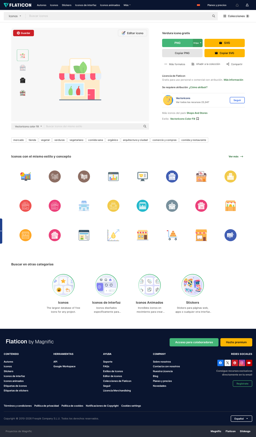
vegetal (45, 139)
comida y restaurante (193, 139)
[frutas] (172, 176)
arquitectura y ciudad (135, 139)
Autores (41, 5)
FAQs (106, 366)
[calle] (231, 206)
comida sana (95, 139)
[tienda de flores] (172, 206)
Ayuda (107, 353)
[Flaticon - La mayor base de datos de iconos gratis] (17, 5)
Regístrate (243, 383)
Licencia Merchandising (117, 390)
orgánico (113, 139)
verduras (59, 139)
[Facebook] (220, 363)
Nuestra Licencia (163, 371)
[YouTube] (249, 363)
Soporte (107, 361)
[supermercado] (231, 176)
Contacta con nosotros (166, 366)
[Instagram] (242, 363)
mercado (18, 139)
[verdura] (55, 206)
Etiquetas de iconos (15, 385)
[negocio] (113, 176)
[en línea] (143, 176)
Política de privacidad (46, 405)
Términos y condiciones (18, 405)
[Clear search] (205, 16)
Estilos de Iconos (113, 371)
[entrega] (201, 206)
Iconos (54, 5)
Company (159, 353)
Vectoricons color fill (182, 118)
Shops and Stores (197, 112)
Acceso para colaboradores (194, 342)
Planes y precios (216, 5)
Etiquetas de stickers (16, 390)
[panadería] (55, 235)
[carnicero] (201, 176)
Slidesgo (245, 431)
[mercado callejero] (143, 206)
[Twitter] (228, 363)
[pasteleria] (201, 235)
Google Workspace (64, 366)
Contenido (11, 353)
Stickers (66, 5)
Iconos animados (110, 5)
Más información (233, 79)
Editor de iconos (112, 376)
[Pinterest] (235, 363)
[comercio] (25, 176)
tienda (32, 139)
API (55, 361)
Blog (155, 376)
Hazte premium (236, 342)
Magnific (216, 431)
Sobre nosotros (162, 361)
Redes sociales (241, 353)
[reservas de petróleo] (113, 235)
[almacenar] (143, 235)
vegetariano (76, 139)
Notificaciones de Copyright (102, 405)
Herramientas (63, 353)
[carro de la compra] (172, 235)
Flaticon (231, 431)
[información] (84, 235)
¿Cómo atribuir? (198, 87)
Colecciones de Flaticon (117, 380)
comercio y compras (165, 139)
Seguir (107, 385)
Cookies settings (131, 405)
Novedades (159, 385)
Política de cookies (72, 405)
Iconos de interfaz (85, 5)
